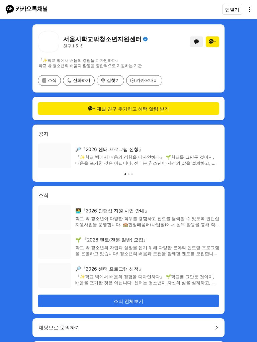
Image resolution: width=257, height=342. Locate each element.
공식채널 (145, 39)
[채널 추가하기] (212, 41)
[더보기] (248, 9)
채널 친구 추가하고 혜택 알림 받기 (133, 109)
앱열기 (232, 9)
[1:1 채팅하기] (196, 41)
